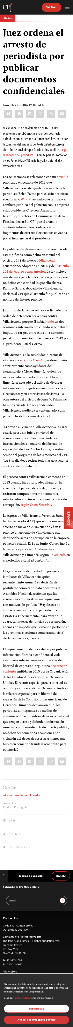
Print (11, 821)
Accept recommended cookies (36, 1019)
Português (20, 807)
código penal (46, 261)
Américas (21, 795)
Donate (61, 876)
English (7, 807)
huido (49, 322)
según (36, 505)
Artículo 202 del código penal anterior (36, 269)
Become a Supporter (30, 876)
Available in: (10, 803)
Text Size (14, 834)
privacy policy (22, 998)
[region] (36, 1000)
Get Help (51, 7)
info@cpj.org (10, 971)
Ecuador (35, 795)
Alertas (8, 18)
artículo (62, 177)
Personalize (36, 1008)
